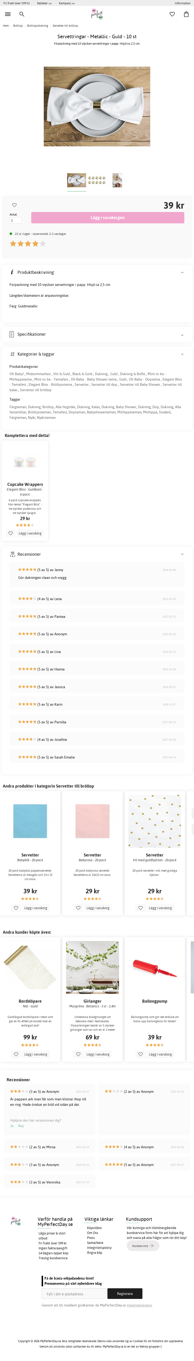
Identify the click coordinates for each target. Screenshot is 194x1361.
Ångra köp (94, 1253)
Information (182, 3)
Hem (6, 25)
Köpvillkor (94, 1228)
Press (91, 1238)
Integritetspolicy (99, 1248)
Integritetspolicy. (140, 1305)
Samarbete (95, 1243)
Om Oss (92, 1233)
